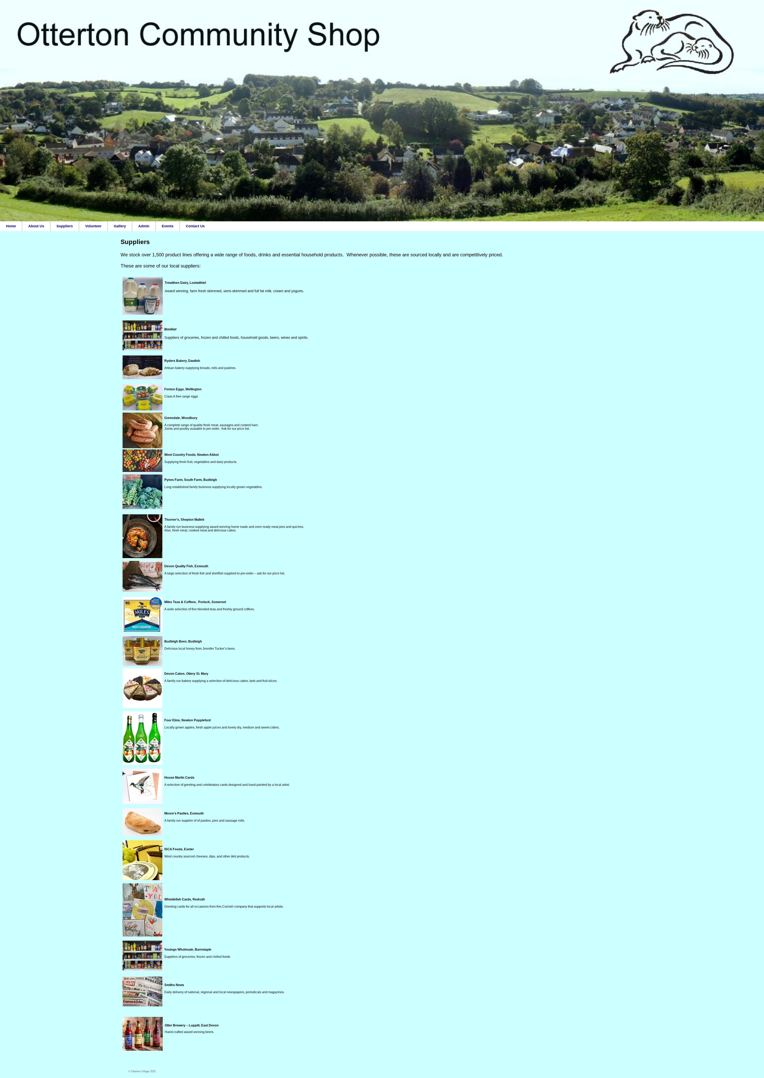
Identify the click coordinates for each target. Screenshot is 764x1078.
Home (11, 226)
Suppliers (65, 226)
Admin (143, 226)
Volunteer (93, 226)
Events (167, 226)
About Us (36, 226)
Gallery (120, 226)
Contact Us (195, 226)
